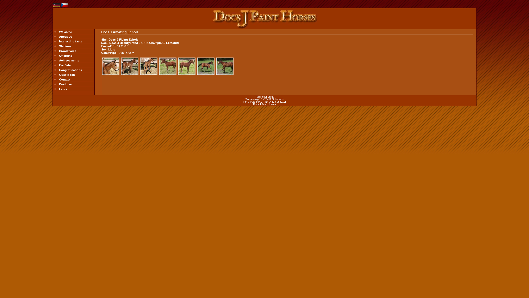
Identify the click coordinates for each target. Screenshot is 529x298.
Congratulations (70, 70)
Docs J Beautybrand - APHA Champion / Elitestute (144, 42)
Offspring (66, 55)
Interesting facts (70, 41)
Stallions (65, 46)
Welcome (65, 32)
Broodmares (67, 51)
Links (63, 89)
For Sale (65, 65)
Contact (64, 79)
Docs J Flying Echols (123, 39)
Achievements (69, 60)
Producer (65, 84)
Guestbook (67, 74)
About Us (65, 36)
